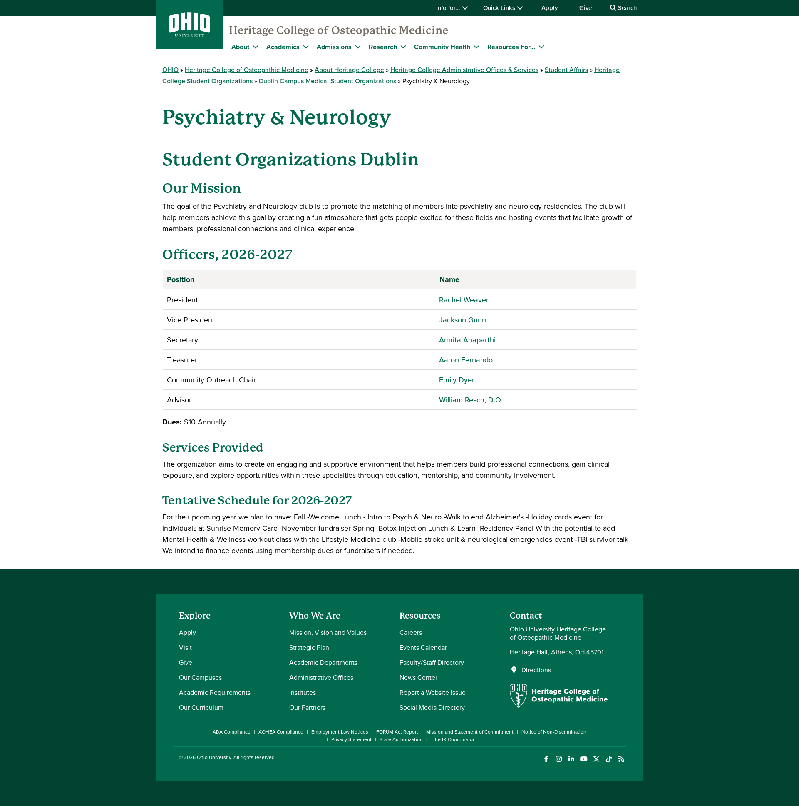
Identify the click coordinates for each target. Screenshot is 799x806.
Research (383, 47)
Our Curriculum (201, 707)
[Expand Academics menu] (305, 46)
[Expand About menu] (255, 46)
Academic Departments (323, 662)
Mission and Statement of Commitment (470, 731)
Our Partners (307, 707)
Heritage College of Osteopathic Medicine (338, 30)
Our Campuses (200, 677)
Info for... (449, 7)
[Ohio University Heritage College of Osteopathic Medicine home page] (559, 705)
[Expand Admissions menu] (357, 46)
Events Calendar (423, 647)
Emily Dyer (456, 379)
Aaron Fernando (466, 359)
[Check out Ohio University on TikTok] (608, 759)
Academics (283, 47)
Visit (185, 647)
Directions (536, 670)
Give (585, 7)
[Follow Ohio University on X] (596, 759)
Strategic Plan (309, 647)
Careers (411, 632)
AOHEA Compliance (280, 731)
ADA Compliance (232, 731)
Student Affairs (566, 69)
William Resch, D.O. (471, 399)
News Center (418, 677)
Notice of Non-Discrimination (553, 731)
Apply (549, 7)
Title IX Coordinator (452, 739)
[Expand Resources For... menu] (541, 46)
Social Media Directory (432, 707)
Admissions (334, 47)
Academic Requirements (215, 692)
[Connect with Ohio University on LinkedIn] (571, 759)
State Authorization (401, 739)
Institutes (302, 692)
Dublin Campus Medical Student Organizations (327, 80)
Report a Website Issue (433, 692)
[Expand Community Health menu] (476, 46)
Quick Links (500, 7)
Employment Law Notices (339, 731)
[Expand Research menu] (403, 46)
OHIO (170, 69)
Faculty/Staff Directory (432, 662)
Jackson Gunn (462, 319)
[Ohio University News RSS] (621, 759)
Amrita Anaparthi (467, 339)
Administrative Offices (321, 677)
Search (626, 7)
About (240, 47)
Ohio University (214, 757)
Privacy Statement (351, 739)
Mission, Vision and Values (328, 632)
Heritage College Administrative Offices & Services (464, 69)
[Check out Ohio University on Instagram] (558, 759)
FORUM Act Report (397, 731)
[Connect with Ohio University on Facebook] (546, 759)
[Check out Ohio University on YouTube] (583, 759)
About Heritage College (349, 69)
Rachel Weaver (464, 299)
